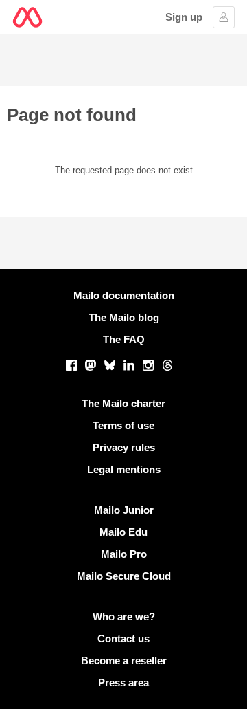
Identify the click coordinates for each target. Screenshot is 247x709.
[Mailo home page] (27, 17)
